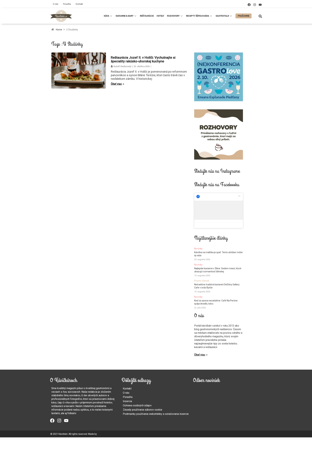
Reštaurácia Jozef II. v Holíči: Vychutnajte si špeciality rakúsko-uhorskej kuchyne (143, 59)
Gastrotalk (222, 16)
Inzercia (127, 401)
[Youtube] (260, 4)
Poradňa (67, 4)
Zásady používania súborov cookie (142, 409)
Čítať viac (116, 83)
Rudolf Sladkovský (122, 66)
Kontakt (79, 4)
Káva (106, 16)
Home (59, 29)
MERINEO (102, 434)
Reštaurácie (147, 16)
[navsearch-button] (260, 16)
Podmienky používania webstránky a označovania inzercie (156, 413)
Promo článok (201, 280)
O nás (55, 4)
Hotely (160, 16)
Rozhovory (173, 16)
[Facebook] (249, 4)
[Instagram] (254, 4)
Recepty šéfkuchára (197, 16)
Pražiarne (243, 16)
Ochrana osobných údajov (137, 405)
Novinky (198, 248)
